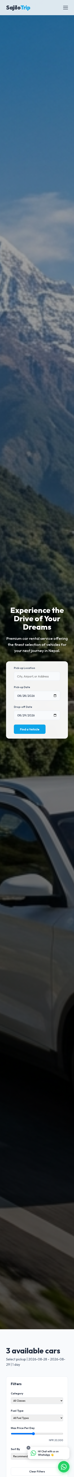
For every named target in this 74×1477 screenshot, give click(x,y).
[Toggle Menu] (65, 7)
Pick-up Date (22, 687)
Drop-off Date (23, 707)
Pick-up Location (24, 668)
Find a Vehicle (29, 729)
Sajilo (18, 7)
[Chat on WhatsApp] (63, 1466)
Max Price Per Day (23, 1428)
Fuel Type (17, 1410)
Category (17, 1393)
